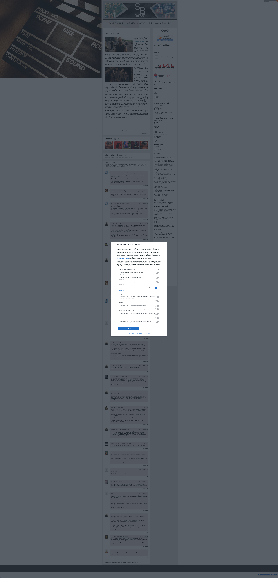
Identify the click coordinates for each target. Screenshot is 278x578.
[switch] (157, 273)
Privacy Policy (147, 333)
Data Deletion (131, 333)
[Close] (164, 244)
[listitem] (139, 269)
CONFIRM (128, 328)
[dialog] (139, 289)
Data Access (139, 333)
